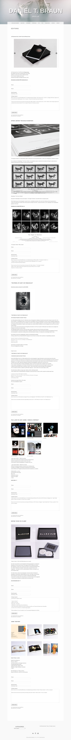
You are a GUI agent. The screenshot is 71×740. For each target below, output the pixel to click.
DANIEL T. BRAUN (35, 10)
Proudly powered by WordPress (30, 737)
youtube (33, 735)
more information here (15, 580)
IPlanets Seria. (26, 72)
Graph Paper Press (42, 737)
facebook (38, 735)
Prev (15, 53)
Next (56, 53)
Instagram (35, 735)
